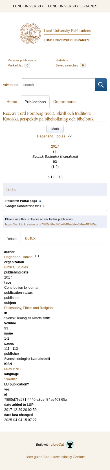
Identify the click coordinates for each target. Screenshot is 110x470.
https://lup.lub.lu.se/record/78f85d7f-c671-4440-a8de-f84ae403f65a (50, 224)
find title (22, 206)
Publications (35, 102)
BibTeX (30, 239)
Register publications (22, 60)
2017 (55, 146)
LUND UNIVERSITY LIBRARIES (72, 6)
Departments (64, 101)
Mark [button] (55, 129)
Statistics (62, 60)
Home (11, 101)
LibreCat (57, 445)
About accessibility (57, 457)
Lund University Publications (67, 30)
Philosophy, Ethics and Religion (28, 308)
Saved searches (70, 65)
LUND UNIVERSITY (28, 6)
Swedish (10, 379)
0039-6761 (12, 369)
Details (11, 239)
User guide (34, 457)
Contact (79, 457)
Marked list (18, 65)
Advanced (10, 85)
